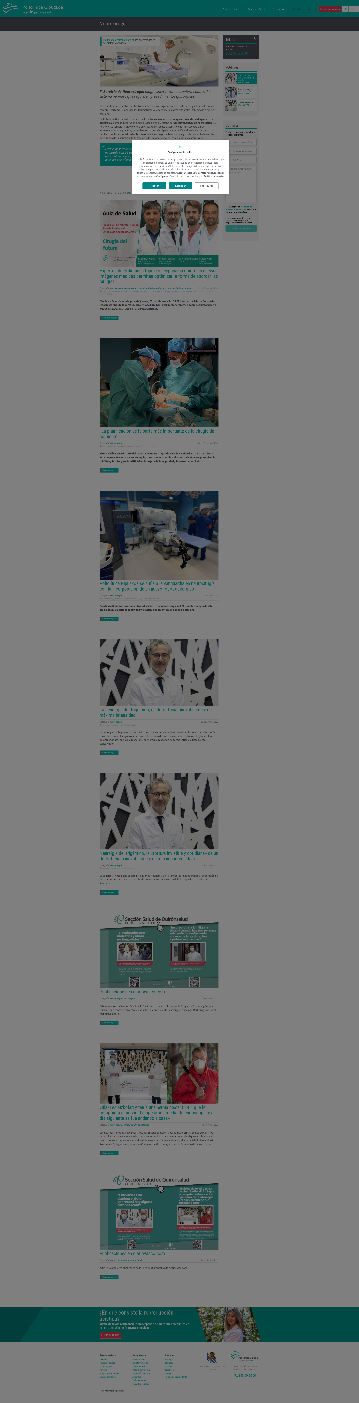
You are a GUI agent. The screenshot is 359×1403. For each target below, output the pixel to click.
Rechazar (180, 185)
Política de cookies (214, 176)
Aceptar (154, 185)
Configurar (206, 185)
